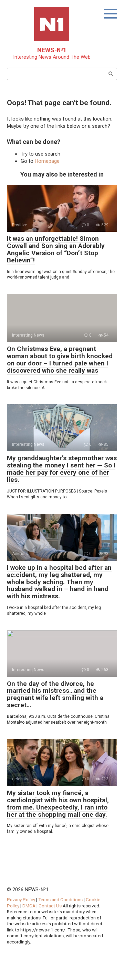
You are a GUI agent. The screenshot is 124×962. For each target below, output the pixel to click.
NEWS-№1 (51, 50)
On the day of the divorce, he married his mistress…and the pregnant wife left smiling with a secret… (55, 694)
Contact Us (51, 905)
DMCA (28, 905)
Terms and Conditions (60, 899)
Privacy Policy (21, 899)
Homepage (47, 161)
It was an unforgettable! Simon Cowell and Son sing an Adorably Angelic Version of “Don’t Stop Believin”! (56, 249)
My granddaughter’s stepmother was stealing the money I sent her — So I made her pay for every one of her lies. (62, 469)
